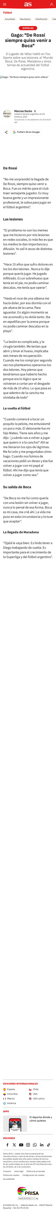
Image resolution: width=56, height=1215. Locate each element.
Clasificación (41, 19)
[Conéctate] (52, 4)
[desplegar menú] (4, 4)
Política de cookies (11, 1175)
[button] (6, 132)
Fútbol (7, 13)
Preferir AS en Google (28, 132)
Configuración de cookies (33, 1175)
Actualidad (10, 19)
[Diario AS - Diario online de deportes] (28, 4)
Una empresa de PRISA (28, 1191)
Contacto (7, 1171)
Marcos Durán (23, 111)
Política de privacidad (35, 1171)
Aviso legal (18, 1171)
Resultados (25, 19)
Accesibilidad (8, 1179)
